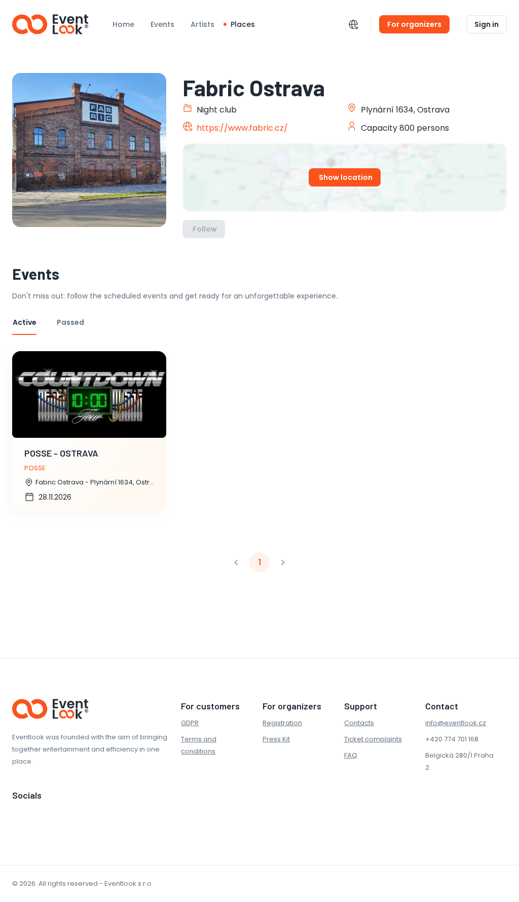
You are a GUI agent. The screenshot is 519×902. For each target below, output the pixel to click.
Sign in (486, 24)
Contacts (359, 723)
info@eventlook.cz (455, 723)
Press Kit (276, 739)
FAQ (350, 755)
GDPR (190, 723)
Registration (282, 723)
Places (243, 24)
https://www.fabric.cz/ (242, 128)
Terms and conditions (198, 745)
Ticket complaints (373, 739)
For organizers (414, 24)
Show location (346, 177)
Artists (202, 24)
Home (123, 24)
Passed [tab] (70, 322)
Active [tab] (24, 322)
